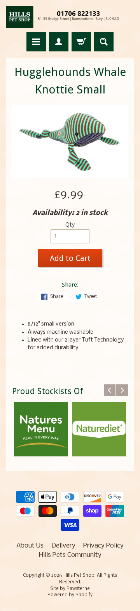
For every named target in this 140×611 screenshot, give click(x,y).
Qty (70, 225)
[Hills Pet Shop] (70, 17)
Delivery (63, 545)
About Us (30, 545)
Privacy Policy (103, 545)
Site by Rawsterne (70, 588)
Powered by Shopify (70, 595)
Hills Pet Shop (78, 575)
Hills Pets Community (70, 555)
